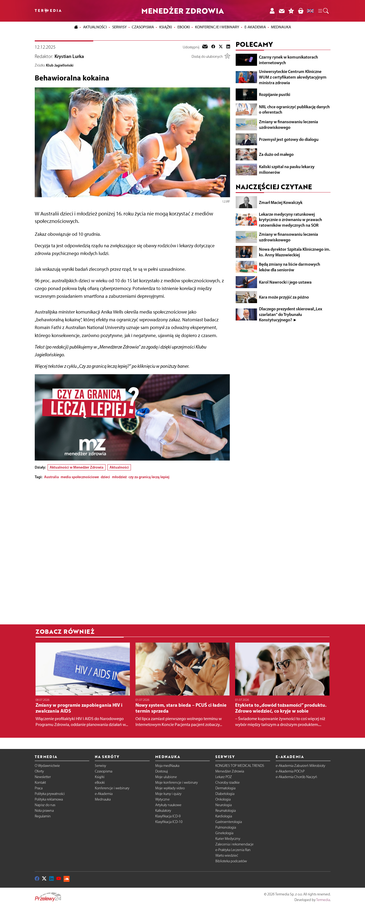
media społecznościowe (80, 476)
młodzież (119, 476)
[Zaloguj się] (272, 11)
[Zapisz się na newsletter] (281, 11)
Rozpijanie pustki (274, 94)
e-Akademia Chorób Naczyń (296, 777)
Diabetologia (224, 793)
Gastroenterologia (228, 822)
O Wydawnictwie (47, 765)
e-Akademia (103, 793)
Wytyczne (162, 799)
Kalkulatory (163, 810)
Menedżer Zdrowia (229, 771)
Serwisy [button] (119, 27)
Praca (38, 788)
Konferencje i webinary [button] (217, 27)
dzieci (105, 476)
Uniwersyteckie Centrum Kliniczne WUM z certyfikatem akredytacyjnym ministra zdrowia (293, 77)
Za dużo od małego (276, 154)
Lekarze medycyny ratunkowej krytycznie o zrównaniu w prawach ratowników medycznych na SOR (290, 219)
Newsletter (43, 777)
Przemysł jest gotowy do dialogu (289, 139)
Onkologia (223, 799)
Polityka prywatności (50, 793)
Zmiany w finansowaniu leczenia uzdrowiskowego (288, 124)
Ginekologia (224, 833)
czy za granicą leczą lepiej (149, 476)
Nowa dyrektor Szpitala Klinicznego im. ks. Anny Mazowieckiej (294, 251)
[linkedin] (228, 47)
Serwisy (100, 765)
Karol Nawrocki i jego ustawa (285, 281)
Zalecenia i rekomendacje (234, 844)
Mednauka (103, 799)
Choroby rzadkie (227, 782)
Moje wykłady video (170, 788)
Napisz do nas (45, 805)
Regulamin (43, 816)
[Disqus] (132, 550)
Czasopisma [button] (143, 27)
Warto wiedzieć (226, 855)
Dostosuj (161, 771)
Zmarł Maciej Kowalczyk (280, 202)
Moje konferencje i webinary (176, 782)
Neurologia (223, 805)
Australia (51, 476)
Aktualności (119, 467)
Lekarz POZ (223, 777)
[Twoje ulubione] (291, 11)
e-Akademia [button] (255, 27)
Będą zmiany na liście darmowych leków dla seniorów (289, 266)
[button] (323, 11)
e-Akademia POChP (290, 771)
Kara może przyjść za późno (284, 296)
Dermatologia (225, 788)
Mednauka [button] (281, 27)
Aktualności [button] (95, 27)
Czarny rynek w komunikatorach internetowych (288, 59)
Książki (165, 27)
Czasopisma (103, 771)
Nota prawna (44, 810)
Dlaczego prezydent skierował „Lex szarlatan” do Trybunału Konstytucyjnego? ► (290, 314)
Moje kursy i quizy (168, 793)
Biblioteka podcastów (231, 861)
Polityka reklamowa (49, 799)
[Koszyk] (300, 11)
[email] (205, 47)
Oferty (39, 771)
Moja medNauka (167, 765)
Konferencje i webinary (112, 788)
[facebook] (213, 47)
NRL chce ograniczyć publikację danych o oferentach (294, 109)
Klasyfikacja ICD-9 (168, 816)
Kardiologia (223, 816)
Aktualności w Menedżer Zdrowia (76, 467)
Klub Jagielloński (59, 65)
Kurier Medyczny (227, 838)
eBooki (183, 27)
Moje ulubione (166, 777)
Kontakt (40, 782)
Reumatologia (225, 810)
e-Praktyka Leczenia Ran (233, 850)
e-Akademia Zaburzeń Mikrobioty (300, 765)
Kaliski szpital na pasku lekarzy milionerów (286, 169)
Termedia (323, 900)
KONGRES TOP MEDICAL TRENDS (239, 765)
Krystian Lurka (69, 56)
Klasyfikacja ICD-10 (169, 822)
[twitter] (221, 47)
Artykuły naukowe (168, 805)
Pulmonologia (225, 827)
